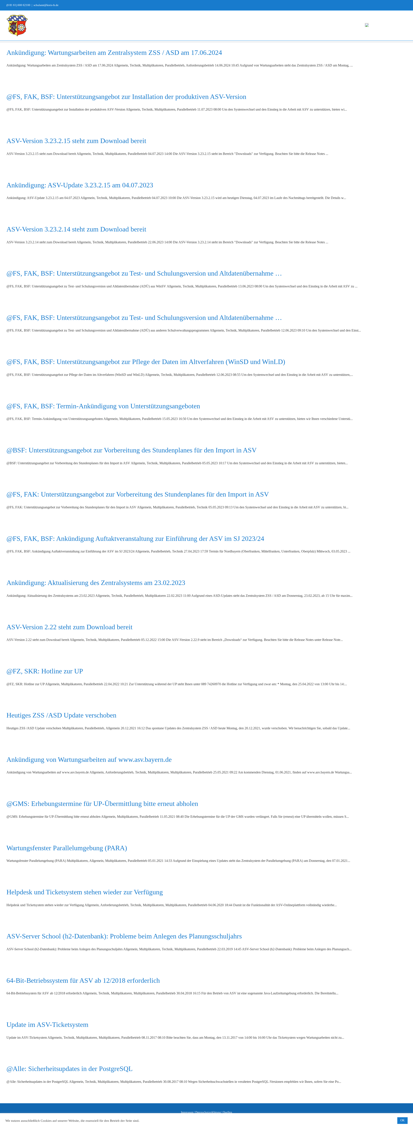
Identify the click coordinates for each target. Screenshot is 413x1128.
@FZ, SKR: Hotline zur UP (44, 671)
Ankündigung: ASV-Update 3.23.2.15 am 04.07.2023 (79, 185)
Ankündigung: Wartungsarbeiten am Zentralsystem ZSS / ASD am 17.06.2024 (114, 52)
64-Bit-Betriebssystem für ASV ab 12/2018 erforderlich (83, 980)
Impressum (187, 1112)
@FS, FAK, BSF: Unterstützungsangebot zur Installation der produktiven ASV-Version (126, 96)
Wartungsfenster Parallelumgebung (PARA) (66, 848)
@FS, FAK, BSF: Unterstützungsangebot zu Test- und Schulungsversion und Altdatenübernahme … (144, 273)
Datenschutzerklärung (208, 1112)
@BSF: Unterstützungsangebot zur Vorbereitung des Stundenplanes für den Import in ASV (131, 450)
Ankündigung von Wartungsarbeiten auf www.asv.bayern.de (89, 759)
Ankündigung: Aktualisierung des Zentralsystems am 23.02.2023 (95, 582)
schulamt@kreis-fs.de (46, 5)
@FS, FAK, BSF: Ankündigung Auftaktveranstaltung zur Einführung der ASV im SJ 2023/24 (135, 538)
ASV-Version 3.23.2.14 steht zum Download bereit (76, 229)
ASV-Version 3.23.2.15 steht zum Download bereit (76, 141)
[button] (400, 25)
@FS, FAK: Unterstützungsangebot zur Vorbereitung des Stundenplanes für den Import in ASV (137, 494)
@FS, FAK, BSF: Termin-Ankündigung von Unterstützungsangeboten (103, 406)
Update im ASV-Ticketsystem (47, 1024)
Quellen (227, 1112)
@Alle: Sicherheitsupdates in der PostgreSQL (69, 1068)
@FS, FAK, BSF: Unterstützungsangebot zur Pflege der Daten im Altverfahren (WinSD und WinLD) (145, 362)
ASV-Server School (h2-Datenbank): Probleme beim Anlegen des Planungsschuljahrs (124, 936)
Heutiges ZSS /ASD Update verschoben (61, 715)
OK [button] (402, 1120)
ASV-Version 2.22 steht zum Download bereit (69, 627)
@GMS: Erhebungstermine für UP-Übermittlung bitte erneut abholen (102, 803)
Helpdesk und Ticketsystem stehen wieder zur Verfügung (84, 892)
